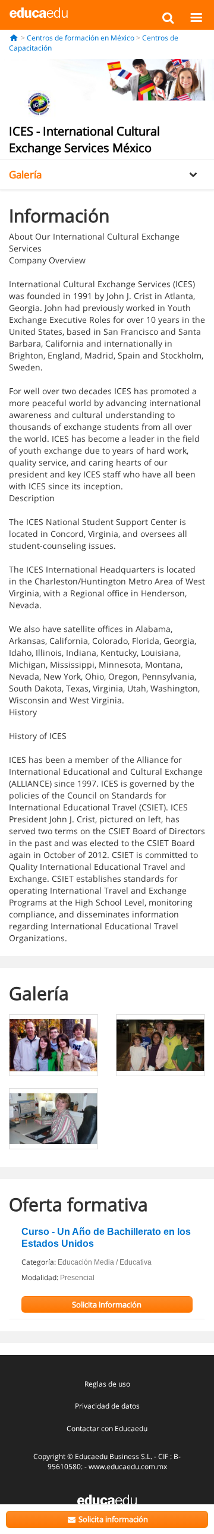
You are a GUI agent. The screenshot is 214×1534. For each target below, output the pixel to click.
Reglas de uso (107, 1384)
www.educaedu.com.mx (128, 1466)
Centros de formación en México (80, 38)
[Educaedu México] (39, 12)
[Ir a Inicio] (14, 38)
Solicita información (112, 1519)
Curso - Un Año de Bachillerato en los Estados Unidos (106, 1238)
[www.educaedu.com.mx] (107, 1499)
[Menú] (196, 17)
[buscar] (168, 17)
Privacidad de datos (107, 1406)
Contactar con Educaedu (107, 1428)
